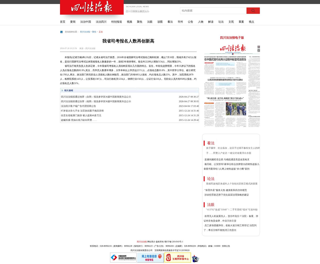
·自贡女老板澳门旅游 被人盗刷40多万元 (80, 115)
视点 (251, 21)
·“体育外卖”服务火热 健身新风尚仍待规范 (225, 190)
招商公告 (226, 246)
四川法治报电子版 (232, 37)
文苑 (231, 21)
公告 (190, 21)
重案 (241, 21)
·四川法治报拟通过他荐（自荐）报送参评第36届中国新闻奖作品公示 (95, 97)
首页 (62, 21)
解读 (211, 21)
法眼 (149, 21)
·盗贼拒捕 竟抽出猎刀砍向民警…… (78, 120)
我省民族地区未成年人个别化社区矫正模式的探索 (232, 183)
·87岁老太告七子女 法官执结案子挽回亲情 (82, 111)
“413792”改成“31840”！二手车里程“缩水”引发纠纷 (232, 209)
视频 (129, 21)
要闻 (73, 21)
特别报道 (116, 21)
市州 (180, 21)
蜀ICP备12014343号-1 (173, 242)
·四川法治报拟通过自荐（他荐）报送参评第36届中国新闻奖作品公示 (95, 101)
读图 (160, 21)
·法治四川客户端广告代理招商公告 (78, 106)
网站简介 (151, 242)
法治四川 (101, 21)
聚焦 (139, 21)
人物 (200, 21)
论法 (221, 21)
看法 (170, 21)
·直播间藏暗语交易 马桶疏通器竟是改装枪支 (227, 159)
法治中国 (85, 21)
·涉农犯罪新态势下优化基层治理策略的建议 (226, 195)
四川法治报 (85, 32)
